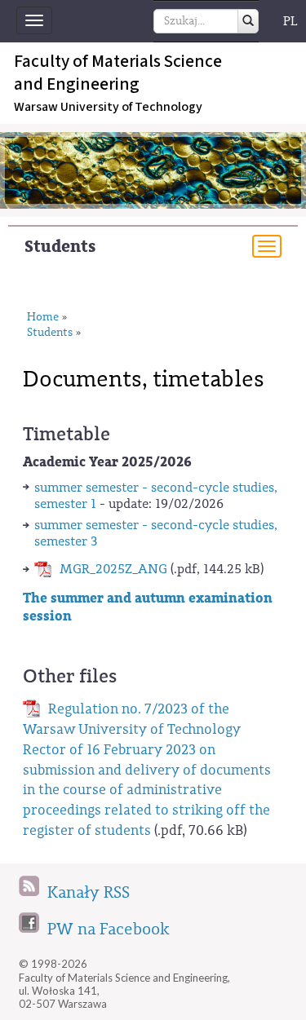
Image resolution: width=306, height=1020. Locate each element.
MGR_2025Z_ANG (113, 569)
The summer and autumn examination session (148, 607)
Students (59, 246)
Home (43, 318)
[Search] (248, 21)
